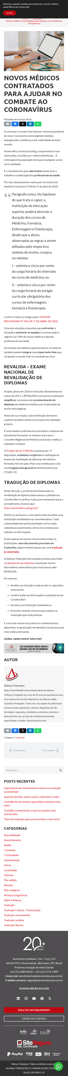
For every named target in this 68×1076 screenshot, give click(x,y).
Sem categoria (12, 890)
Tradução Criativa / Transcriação (22, 910)
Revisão (8, 885)
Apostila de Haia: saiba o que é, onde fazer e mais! (32, 796)
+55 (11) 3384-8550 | (22, 971)
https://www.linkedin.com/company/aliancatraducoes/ (29, 690)
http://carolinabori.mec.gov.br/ (21, 507)
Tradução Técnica (13, 925)
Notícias (8, 875)
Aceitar (9, 13)
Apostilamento (12, 840)
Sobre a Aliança (12, 900)
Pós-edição (10, 880)
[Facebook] (42, 998)
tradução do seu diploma (20, 562)
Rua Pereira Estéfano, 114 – (28, 958)
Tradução (20, 737)
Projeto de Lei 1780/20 (20, 450)
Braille (7, 845)
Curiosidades (11, 854)
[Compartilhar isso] (15, 124)
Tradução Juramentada (17, 915)
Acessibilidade (12, 835)
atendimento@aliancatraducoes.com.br (40, 975)
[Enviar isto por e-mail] (7, 124)
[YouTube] (34, 998)
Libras (7, 865)
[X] (50, 998)
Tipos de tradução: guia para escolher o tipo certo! (32, 819)
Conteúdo (10, 850)
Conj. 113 (49, 958)
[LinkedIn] (18, 998)
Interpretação (12, 860)
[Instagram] (26, 998)
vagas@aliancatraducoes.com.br (45, 980)
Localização (10, 870)
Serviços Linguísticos (15, 895)
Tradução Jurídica (14, 920)
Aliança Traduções (14, 685)
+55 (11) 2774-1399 (46, 971)
